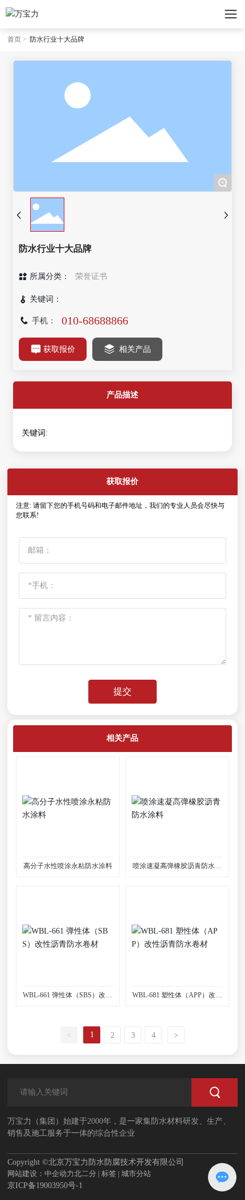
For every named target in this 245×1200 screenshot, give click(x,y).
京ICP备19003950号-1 (45, 1185)
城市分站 (136, 1173)
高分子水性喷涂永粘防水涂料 (67, 866)
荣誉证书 (91, 276)
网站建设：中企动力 (40, 1173)
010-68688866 (95, 320)
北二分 (85, 1173)
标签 (108, 1173)
